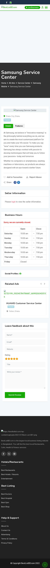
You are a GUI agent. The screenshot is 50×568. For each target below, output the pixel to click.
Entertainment (6, 479)
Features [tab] (19, 126)
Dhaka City (10, 116)
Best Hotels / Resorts (10, 474)
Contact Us (5, 530)
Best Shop (5, 507)
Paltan (11, 311)
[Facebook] (20, 274)
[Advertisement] (25, 37)
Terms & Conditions (9, 539)
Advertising (5, 534)
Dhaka (17, 116)
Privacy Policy (6, 543)
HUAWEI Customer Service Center (24, 303)
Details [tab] (8, 126)
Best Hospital (6, 498)
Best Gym (5, 502)
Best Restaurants (8, 470)
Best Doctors (6, 494)
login (13, 202)
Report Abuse (35, 177)
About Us (5, 526)
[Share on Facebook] (15, 182)
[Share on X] (18, 182)
